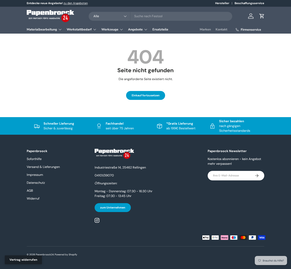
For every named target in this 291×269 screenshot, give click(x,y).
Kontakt (221, 29)
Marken (205, 29)
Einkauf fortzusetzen (146, 95)
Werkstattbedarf (79, 29)
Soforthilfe (34, 159)
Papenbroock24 (45, 254)
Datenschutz (36, 183)
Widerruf (33, 198)
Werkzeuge (109, 29)
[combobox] (160, 16)
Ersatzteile (160, 29)
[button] (262, 16)
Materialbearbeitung (42, 29)
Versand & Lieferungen (43, 167)
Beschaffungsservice (249, 3)
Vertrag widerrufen (23, 260)
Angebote (135, 29)
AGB (30, 190)
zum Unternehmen (112, 207)
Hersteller (222, 3)
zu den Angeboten (76, 3)
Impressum (35, 175)
